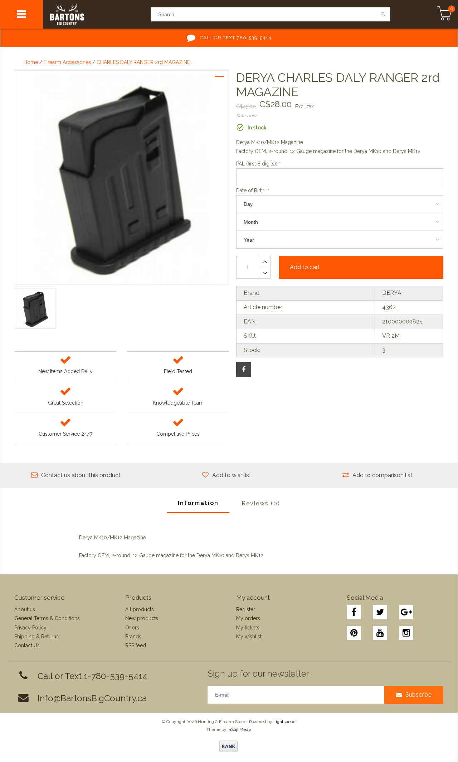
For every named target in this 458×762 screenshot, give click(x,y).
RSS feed (135, 645)
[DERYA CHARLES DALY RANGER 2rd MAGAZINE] (122, 177)
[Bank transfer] (228, 746)
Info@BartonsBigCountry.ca (92, 698)
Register (245, 609)
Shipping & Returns (36, 636)
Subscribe (418, 694)
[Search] (383, 14)
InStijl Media (240, 729)
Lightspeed (284, 721)
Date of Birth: (252, 190)
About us (24, 609)
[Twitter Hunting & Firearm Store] (380, 612)
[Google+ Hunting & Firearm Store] (406, 612)
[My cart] (445, 14)
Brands (133, 636)
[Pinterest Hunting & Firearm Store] (354, 633)
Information (198, 503)
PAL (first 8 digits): (258, 164)
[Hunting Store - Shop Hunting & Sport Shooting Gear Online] (97, 14)
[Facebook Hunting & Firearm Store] (354, 612)
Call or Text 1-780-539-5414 (92, 676)
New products (141, 618)
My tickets (247, 627)
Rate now (246, 115)
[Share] (243, 369)
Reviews (261, 503)
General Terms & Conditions (47, 618)
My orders (248, 618)
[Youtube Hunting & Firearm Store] (380, 633)
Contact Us (27, 645)
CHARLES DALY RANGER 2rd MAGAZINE (143, 62)
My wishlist (249, 636)
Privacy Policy (30, 627)
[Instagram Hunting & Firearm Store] (406, 633)
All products (139, 609)
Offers (132, 627)
